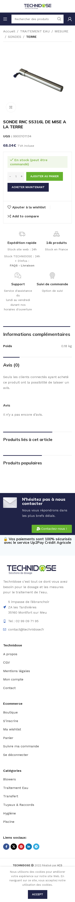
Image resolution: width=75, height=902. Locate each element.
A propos (10, 654)
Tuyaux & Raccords (18, 805)
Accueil (9, 31)
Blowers (9, 779)
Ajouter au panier (44, 176)
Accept (37, 894)
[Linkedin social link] (29, 846)
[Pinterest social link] (21, 846)
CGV (6, 662)
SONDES (14, 37)
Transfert (10, 796)
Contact (9, 688)
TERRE (31, 37)
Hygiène (9, 813)
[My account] (70, 19)
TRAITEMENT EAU (35, 31)
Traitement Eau (15, 788)
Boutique (10, 712)
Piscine (8, 822)
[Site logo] (37, 6)
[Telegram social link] (36, 846)
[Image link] (31, 569)
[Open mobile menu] (5, 19)
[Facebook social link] (6, 846)
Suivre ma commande (21, 746)
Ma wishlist (12, 729)
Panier (8, 738)
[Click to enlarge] (11, 107)
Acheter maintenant (28, 187)
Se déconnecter (15, 755)
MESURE (61, 31)
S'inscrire (10, 721)
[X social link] (14, 846)
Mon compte (13, 679)
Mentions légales (16, 671)
